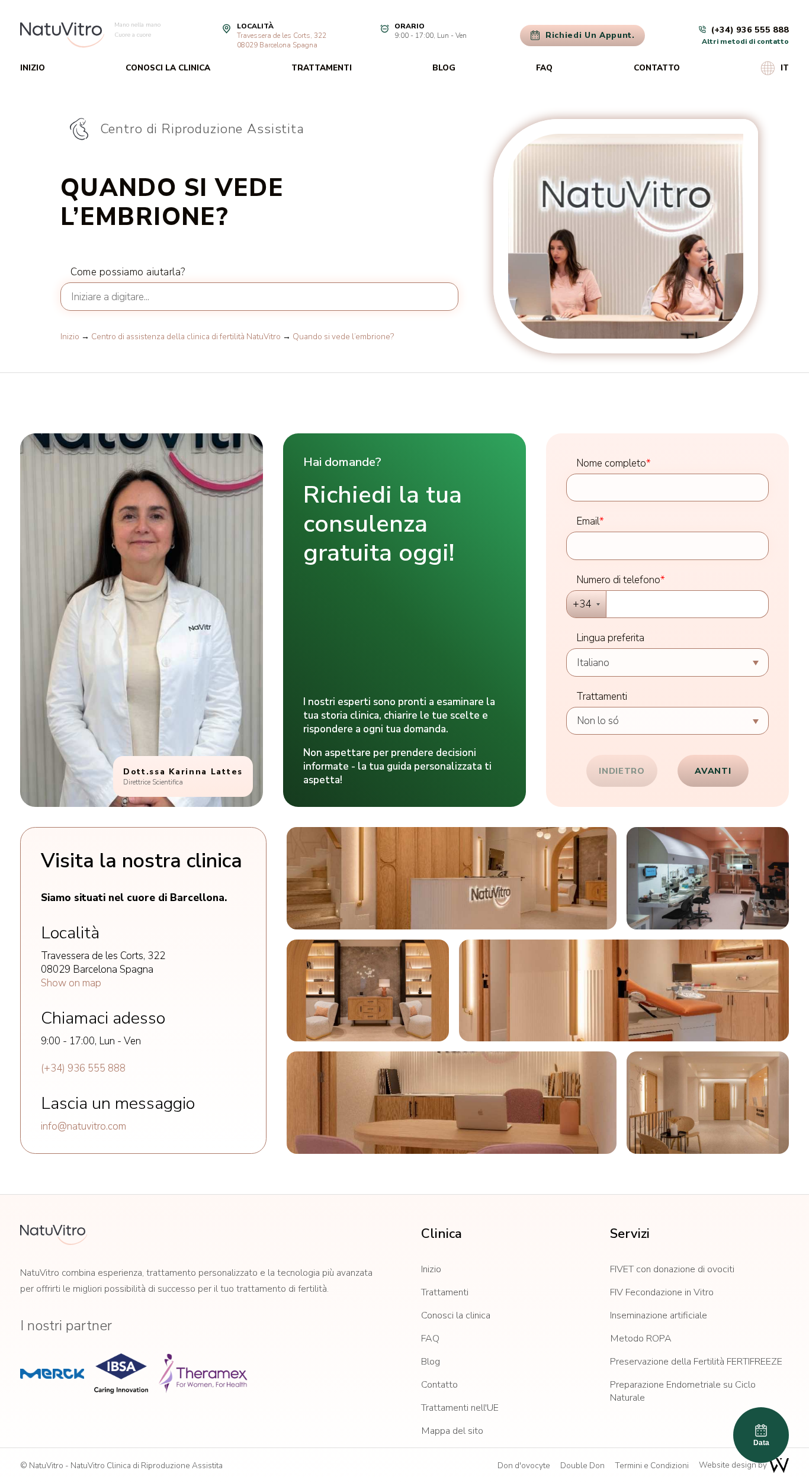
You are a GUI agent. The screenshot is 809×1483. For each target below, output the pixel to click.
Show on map (71, 983)
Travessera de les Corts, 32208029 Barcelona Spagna (281, 40)
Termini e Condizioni (652, 1465)
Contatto (657, 67)
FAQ (544, 67)
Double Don (582, 1465)
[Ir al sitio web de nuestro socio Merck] (52, 1373)
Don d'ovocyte (523, 1465)
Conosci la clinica (168, 67)
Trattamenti (321, 67)
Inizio (32, 67)
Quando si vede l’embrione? (343, 336)
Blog (443, 67)
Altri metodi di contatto (745, 41)
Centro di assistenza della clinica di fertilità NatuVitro (186, 336)
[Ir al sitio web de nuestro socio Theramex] (202, 1373)
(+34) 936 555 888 (83, 1068)
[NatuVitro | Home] (53, 1235)
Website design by (734, 1465)
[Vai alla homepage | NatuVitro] (62, 35)
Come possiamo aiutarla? (127, 272)
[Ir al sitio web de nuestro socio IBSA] (121, 1373)
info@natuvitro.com (83, 1126)
